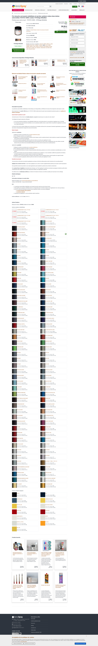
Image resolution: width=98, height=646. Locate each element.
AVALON (41, 43)
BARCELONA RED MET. (21, 232)
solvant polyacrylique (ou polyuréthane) (30, 180)
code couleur (73, 52)
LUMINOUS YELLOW (49, 499)
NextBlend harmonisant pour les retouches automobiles (60, 586)
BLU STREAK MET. (48, 238)
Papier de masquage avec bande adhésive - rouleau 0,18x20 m (31, 586)
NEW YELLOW (19, 504)
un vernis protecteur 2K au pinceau (24, 190)
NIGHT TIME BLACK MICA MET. (22, 398)
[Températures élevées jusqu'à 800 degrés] (77, 126)
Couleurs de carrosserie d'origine (75, 96)
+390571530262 (82, 1)
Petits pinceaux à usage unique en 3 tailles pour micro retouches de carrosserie (46, 554)
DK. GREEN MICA (20, 306)
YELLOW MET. (19, 484)
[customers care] (77, 78)
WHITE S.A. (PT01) (20, 521)
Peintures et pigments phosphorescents (76, 113)
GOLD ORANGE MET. (49, 335)
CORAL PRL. (19, 278)
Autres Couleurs (18, 46)
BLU (46, 493)
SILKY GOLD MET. (20, 444)
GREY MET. (19, 352)
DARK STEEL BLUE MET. (21, 295)
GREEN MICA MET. (48, 341)
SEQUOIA (38, 47)
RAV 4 (34, 45)
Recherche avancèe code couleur (76, 57)
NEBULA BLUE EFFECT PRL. (50, 392)
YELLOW (46, 521)
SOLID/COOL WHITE (49, 504)
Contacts (75, 3)
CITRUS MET (19, 272)
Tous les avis (33, 623)
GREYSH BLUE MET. (20, 375)
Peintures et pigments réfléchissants (76, 122)
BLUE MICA (19, 261)
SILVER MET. (47, 444)
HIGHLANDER (45, 46)
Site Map (32, 625)
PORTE (33, 47)
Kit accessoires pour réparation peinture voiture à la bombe (61, 84)
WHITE (46, 516)
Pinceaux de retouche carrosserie (22, 91)
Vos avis (73, 16)
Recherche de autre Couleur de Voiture (19, 50)
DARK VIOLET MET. (48, 295)
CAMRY (44, 43)
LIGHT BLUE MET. (48, 375)
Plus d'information (23, 641)
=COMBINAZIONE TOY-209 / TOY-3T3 (52, 215)
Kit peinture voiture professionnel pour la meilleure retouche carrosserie (23, 62)
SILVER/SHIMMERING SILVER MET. (23, 466)
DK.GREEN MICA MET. (21, 312)
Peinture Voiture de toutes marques (75, 139)
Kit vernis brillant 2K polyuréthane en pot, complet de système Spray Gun (59, 554)
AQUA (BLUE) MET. (48, 221)
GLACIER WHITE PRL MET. (50, 329)
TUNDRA (40, 45)
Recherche (73, 49)
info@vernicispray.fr (18, 625)
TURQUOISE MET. (48, 472)
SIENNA (36, 45)
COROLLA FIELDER (39, 46)
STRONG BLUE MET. (20, 472)
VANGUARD (43, 47)
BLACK (18, 493)
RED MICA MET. (48, 426)
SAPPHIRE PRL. (48, 438)
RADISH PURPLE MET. (49, 421)
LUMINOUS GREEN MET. (21, 392)
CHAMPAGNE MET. (20, 266)
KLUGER (50, 46)
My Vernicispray (82, 3)
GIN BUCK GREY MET (20, 329)
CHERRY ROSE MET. (48, 266)
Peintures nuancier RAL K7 (74, 147)
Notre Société (33, 618)
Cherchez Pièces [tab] (83, 30)
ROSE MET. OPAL (48, 432)
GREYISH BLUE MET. (20, 369)
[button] (83, 6)
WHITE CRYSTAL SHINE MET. (50, 478)
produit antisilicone (34, 147)
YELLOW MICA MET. (48, 484)
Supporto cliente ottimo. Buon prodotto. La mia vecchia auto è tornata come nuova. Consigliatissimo (77, 23)
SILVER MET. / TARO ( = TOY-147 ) (51, 461)
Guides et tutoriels (59, 3)
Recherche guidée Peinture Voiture (77, 64)
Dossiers (66, 3)
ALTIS (46, 45)
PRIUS (31, 45)
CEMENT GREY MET (48, 261)
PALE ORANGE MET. (48, 409)
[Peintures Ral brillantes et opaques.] (77, 100)
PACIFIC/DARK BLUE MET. (50, 404)
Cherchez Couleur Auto (18, 10)
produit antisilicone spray (35, 134)
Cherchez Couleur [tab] (74, 30)
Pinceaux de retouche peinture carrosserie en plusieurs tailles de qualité (18, 587)
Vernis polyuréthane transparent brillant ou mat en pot (32, 553)
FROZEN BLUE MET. (48, 324)
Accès (75, 6)
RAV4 (50, 47)
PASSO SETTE (29, 47)
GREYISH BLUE (19, 499)
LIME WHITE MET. (48, 381)
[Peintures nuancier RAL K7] (77, 143)
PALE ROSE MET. (20, 415)
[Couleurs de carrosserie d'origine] (77, 92)
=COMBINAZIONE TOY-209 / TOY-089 (23, 215)
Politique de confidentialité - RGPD (36, 632)
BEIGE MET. (47, 232)
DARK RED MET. (48, 289)
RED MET (18, 426)
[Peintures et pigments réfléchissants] (77, 118)
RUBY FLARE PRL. (20, 438)
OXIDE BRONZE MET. (20, 404)
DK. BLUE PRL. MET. (48, 301)
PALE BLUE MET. (20, 409)
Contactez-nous (33, 627)
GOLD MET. (19, 335)
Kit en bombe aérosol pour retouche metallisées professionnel (23, 77)
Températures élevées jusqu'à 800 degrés (76, 130)
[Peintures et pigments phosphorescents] (77, 109)
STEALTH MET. (47, 466)
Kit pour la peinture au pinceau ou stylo (41, 84)
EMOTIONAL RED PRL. (21, 324)
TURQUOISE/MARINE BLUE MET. (22, 478)
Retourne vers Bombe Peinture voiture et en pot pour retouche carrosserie (29, 73)
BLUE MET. (19, 244)
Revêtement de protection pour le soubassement (22, 97)
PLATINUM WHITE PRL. (49, 415)
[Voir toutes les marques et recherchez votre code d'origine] (77, 135)
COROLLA (48, 43)
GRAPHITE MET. (20, 341)
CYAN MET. (47, 278)
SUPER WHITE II (20, 516)
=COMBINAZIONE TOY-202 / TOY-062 (23, 209)
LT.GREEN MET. (48, 386)
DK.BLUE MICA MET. (48, 306)
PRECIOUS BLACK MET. (21, 421)
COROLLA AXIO (32, 46)
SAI (35, 47)
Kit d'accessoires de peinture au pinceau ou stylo (17, 553)
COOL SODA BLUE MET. (49, 272)
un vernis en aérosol (21, 191)
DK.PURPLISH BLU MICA (49, 318)
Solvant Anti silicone (45, 585)
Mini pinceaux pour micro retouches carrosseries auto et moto (42, 90)
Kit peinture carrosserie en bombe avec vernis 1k (43, 61)
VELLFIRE (47, 47)
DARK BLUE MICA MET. (21, 289)
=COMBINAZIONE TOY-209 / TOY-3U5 (23, 221)
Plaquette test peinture (22, 83)
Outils (70, 3)
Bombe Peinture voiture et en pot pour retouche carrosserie (25, 13)
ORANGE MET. (47, 398)
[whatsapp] (77, 84)
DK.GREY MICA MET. (20, 318)
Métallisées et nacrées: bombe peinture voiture (61, 61)
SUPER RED (19, 510)
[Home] (12, 13)
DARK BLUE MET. (20, 284)
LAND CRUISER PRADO (30, 49)
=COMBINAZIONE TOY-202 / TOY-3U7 (52, 209)
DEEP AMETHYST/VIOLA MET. (22, 301)
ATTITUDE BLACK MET (21, 226)
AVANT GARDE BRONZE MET (50, 226)
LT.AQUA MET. (19, 386)
